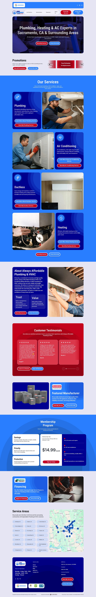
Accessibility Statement (77, 594)
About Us (56, 12)
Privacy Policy (64, 594)
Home (34, 565)
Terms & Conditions (69, 594)
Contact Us (35, 572)
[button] (29, 12)
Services (35, 566)
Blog (34, 568)
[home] (18, 12)
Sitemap (82, 594)
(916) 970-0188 (64, 569)
